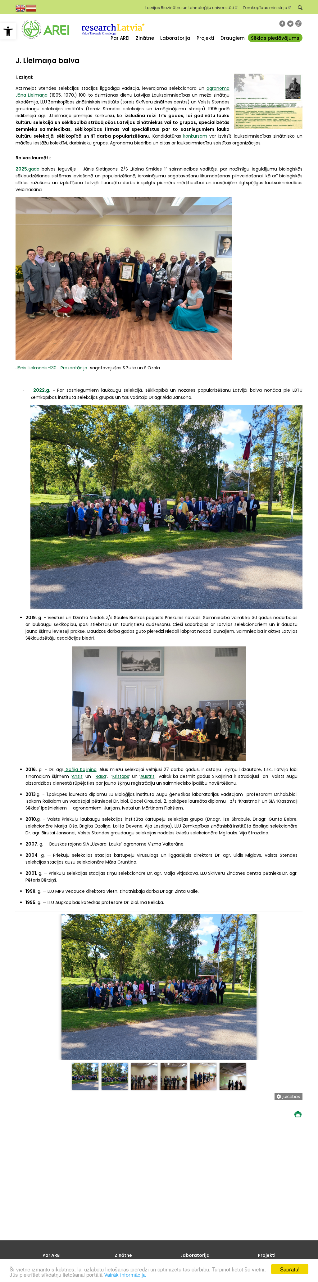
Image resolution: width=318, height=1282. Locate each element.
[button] (8, 31)
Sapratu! (290, 1269)
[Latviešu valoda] (31, 7)
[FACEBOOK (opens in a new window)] (282, 24)
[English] (21, 7)
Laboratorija (175, 38)
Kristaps (120, 776)
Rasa (101, 776)
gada (27, 169)
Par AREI (120, 38)
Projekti (205, 38)
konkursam (195, 136)
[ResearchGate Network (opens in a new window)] (298, 23)
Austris (147, 776)
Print (297, 1114)
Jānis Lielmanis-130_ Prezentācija (51, 368)
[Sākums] (45, 43)
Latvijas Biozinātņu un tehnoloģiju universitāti (189, 7)
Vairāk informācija (125, 1274)
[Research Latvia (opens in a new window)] (112, 43)
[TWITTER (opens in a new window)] (290, 24)
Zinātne (145, 38)
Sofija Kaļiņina (80, 769)
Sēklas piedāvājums (275, 38)
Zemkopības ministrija (265, 7)
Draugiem (232, 38)
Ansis (77, 776)
